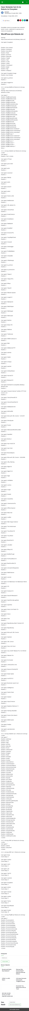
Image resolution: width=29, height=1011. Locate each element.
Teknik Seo (4, 957)
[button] (18, 20)
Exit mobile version (14, 1009)
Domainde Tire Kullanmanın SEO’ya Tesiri (21, 987)
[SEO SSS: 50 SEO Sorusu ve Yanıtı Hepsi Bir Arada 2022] (7, 987)
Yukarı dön (12, 1002)
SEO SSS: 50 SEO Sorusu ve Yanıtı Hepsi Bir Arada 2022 (7, 995)
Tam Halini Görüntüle (15, 1004)
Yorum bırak (5, 961)
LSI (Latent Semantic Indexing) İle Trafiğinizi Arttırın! (21, 980)
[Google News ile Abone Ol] (6, 20)
